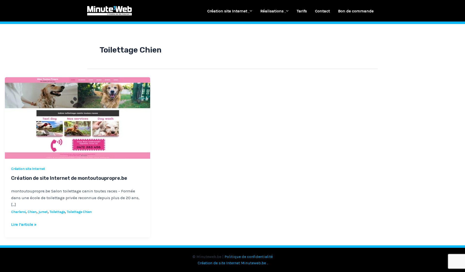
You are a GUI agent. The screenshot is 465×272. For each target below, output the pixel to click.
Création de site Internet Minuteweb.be (232, 263)
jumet (43, 212)
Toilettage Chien (79, 212)
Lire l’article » (24, 224)
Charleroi (18, 212)
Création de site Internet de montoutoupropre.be (69, 178)
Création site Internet (227, 10)
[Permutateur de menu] (247, 12)
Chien (32, 212)
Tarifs (302, 10)
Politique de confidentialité (249, 256)
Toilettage (57, 212)
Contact (322, 10)
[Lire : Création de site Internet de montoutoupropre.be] (77, 117)
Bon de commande (356, 10)
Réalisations (272, 10)
